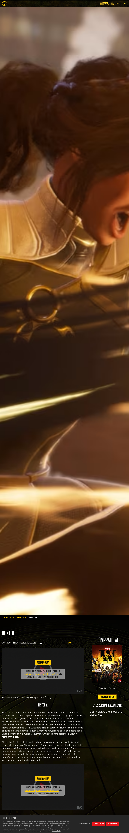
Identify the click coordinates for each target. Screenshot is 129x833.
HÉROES (21, 617)
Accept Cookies (99, 823)
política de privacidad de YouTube (41, 674)
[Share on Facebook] (52, 643)
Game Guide (8, 617)
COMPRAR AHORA (107, 3)
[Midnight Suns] (4, 3)
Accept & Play (43, 662)
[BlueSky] (63, 643)
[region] (64, 824)
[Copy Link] (69, 643)
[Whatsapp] (57, 643)
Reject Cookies (113, 823)
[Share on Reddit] (41, 643)
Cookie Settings (85, 823)
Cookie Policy (56, 831)
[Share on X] (47, 643)
